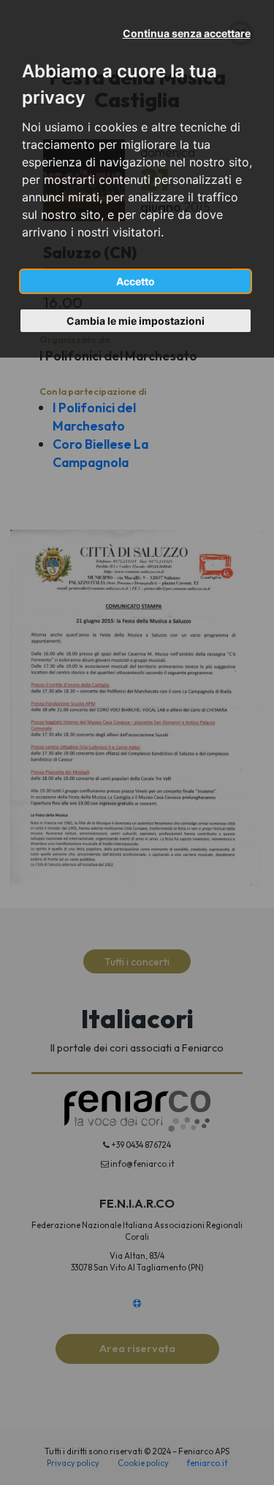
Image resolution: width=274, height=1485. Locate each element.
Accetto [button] (135, 281)
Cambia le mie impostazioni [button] (135, 321)
